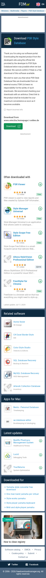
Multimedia (14, 11)
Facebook (33, 564)
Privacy (37, 549)
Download (11, 126)
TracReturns (19, 467)
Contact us (23, 557)
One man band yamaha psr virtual (22, 494)
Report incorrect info (15, 110)
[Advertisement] (23, 24)
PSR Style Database (36, 11)
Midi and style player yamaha (20, 507)
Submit (31, 553)
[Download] (40, 440)
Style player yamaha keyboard (20, 503)
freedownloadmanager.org (28, 571)
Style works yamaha (16, 498)
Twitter (15, 564)
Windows (5, 11)
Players (24, 11)
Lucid (16, 454)
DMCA (27, 549)
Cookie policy (18, 553)
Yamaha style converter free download (19, 488)
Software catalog (12, 549)
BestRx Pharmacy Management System (23, 441)
